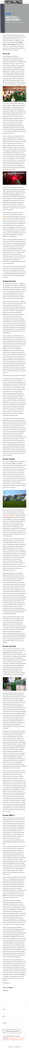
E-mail (4, 1016)
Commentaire (6, 990)
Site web (4, 1023)
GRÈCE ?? (8, 13)
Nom (4, 1009)
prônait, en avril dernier (9, 515)
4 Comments (14, 22)
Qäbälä (4, 216)
